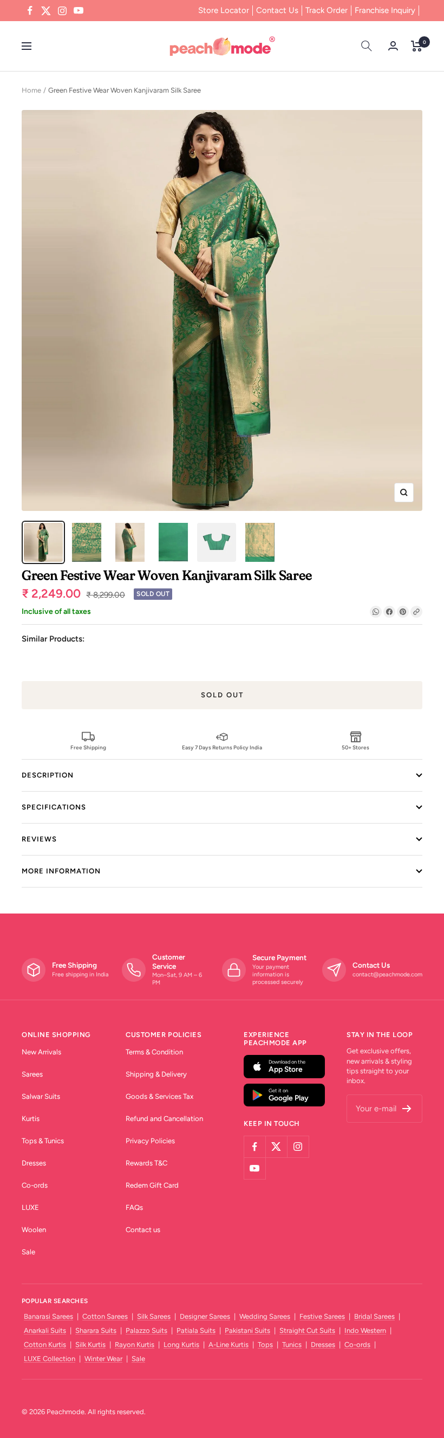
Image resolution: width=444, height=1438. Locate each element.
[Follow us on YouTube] (78, 11)
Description (48, 775)
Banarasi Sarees (48, 1316)
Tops (265, 1344)
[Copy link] (416, 612)
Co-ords (35, 1185)
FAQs (134, 1207)
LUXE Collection (49, 1359)
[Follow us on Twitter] (46, 11)
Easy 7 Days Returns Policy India (222, 747)
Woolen (34, 1230)
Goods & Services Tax (159, 1096)
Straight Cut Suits (307, 1330)
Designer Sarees (205, 1316)
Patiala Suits (196, 1330)
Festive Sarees (322, 1316)
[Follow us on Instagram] (62, 11)
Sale (28, 1252)
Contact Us (277, 10)
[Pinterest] (403, 612)
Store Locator (223, 10)
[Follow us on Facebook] (30, 11)
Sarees (32, 1074)
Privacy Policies (150, 1141)
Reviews (39, 839)
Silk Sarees (154, 1316)
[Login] (393, 45)
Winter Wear (103, 1359)
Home (31, 90)
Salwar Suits (41, 1096)
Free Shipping (88, 747)
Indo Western (365, 1330)
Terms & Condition (154, 1052)
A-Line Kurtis (228, 1344)
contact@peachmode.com (387, 974)
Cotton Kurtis (45, 1344)
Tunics (292, 1344)
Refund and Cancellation (164, 1119)
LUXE (30, 1207)
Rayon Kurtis (134, 1344)
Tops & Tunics (43, 1141)
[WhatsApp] (376, 612)
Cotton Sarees (105, 1316)
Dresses (34, 1163)
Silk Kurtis (90, 1344)
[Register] (407, 1108)
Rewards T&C (146, 1163)
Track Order (326, 10)
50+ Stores (355, 747)
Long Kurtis (181, 1344)
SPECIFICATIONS (54, 807)
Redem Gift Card (152, 1185)
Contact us (143, 1230)
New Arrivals (41, 1052)
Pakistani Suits (247, 1330)
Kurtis (31, 1119)
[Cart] (416, 46)
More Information (61, 871)
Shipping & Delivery (156, 1074)
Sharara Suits (95, 1330)
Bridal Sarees (374, 1316)
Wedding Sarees (264, 1316)
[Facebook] (389, 612)
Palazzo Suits (146, 1330)
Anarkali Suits (45, 1330)
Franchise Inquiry (385, 10)
